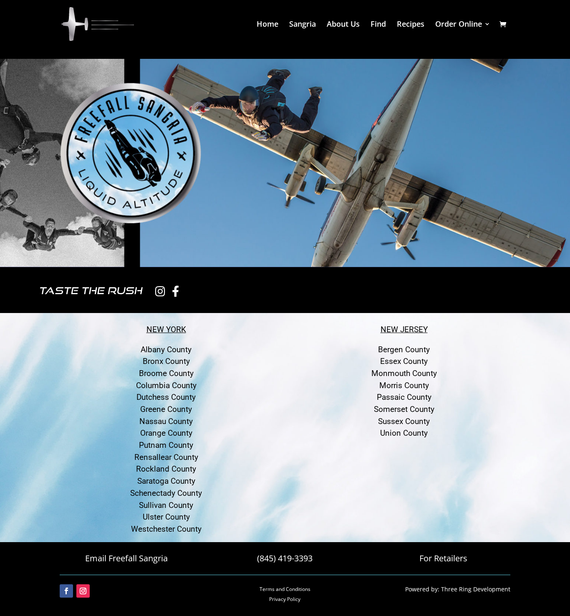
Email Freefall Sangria (126, 558)
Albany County (166, 349)
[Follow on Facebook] (66, 591)
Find (378, 25)
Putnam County (166, 445)
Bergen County (404, 349)
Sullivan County (166, 505)
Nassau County (166, 421)
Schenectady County (166, 493)
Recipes (410, 25)
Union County (404, 433)
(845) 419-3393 (285, 558)
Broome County (166, 373)
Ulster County (166, 517)
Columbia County (166, 385)
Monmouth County (404, 373)
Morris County (404, 385)
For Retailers (443, 558)
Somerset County (404, 409)
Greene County (166, 409)
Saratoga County (166, 481)
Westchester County (166, 529)
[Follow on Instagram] (83, 591)
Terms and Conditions (285, 589)
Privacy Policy (284, 599)
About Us (343, 25)
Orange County (166, 433)
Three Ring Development (475, 589)
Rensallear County (166, 457)
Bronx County (166, 361)
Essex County (404, 361)
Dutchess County (166, 397)
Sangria (302, 25)
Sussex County (404, 421)
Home (267, 25)
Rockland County (166, 469)
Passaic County (404, 397)
